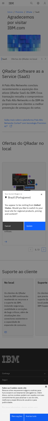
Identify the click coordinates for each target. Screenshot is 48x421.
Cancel (8, 226)
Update (29, 226)
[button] (46, 387)
